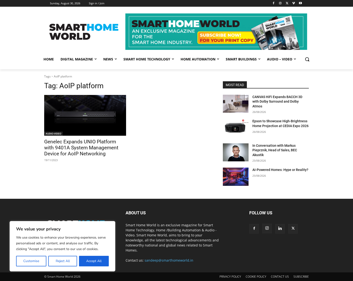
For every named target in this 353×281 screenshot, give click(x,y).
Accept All (94, 261)
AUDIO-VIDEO (53, 133)
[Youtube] (300, 3)
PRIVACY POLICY (230, 277)
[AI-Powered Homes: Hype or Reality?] (236, 177)
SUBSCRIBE (301, 277)
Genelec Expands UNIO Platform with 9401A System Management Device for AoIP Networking (81, 148)
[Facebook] (273, 3)
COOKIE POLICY (256, 277)
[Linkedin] (280, 229)
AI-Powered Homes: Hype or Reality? (280, 170)
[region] (62, 246)
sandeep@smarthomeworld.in (169, 260)
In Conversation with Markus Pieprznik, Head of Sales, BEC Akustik (274, 150)
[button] (307, 59)
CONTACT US (280, 277)
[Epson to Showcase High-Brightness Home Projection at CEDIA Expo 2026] (236, 128)
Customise (31, 261)
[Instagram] (280, 3)
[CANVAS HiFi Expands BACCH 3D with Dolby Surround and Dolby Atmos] (236, 104)
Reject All (63, 261)
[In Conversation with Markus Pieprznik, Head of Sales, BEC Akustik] (236, 152)
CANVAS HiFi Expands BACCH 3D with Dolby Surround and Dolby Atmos (277, 101)
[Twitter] (287, 3)
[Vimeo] (293, 3)
